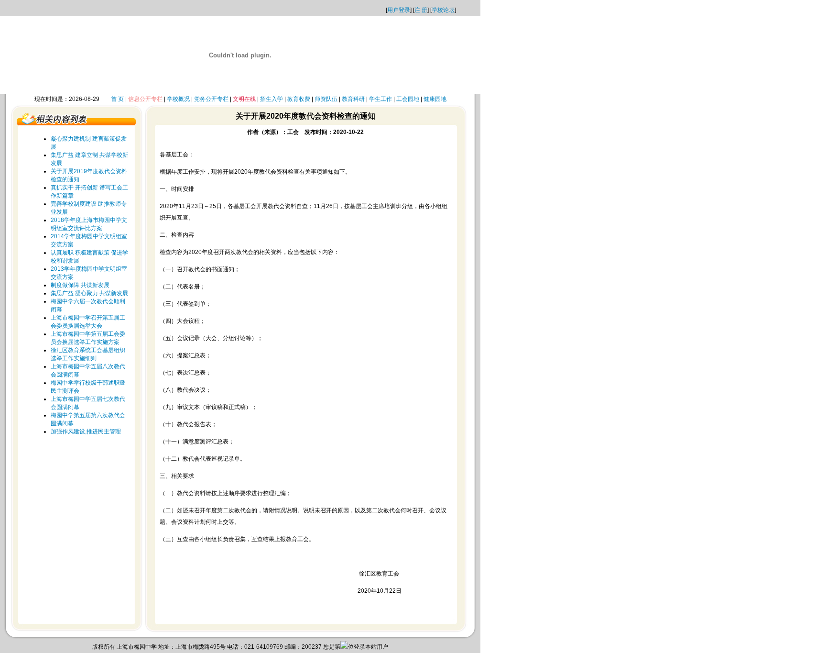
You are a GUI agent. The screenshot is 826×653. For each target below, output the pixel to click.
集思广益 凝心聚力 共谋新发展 (89, 293)
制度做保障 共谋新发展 (80, 285)
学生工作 (380, 99)
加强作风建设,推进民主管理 (86, 431)
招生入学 (271, 99)
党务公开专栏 (211, 99)
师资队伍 (326, 99)
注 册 (420, 10)
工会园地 (407, 99)
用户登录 (398, 10)
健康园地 (435, 99)
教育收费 (298, 99)
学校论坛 (443, 10)
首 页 (117, 99)
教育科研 (353, 99)
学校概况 (178, 99)
